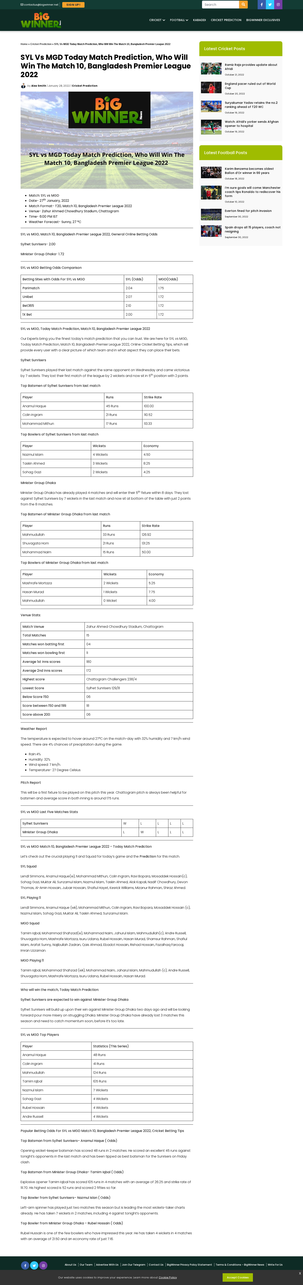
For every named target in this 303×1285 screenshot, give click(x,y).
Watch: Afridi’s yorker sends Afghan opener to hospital (252, 124)
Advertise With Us (107, 1264)
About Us (70, 1264)
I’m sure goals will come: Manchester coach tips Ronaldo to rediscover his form (253, 192)
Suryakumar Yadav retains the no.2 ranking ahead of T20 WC (251, 105)
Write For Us (275, 1264)
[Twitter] (270, 4)
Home (24, 44)
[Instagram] (43, 1265)
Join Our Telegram (133, 1264)
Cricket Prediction (41, 44)
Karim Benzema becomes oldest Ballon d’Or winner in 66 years (249, 171)
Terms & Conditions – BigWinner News (240, 1264)
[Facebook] (262, 4)
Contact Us (156, 1264)
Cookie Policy (168, 1277)
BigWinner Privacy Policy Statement (189, 1264)
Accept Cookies (238, 1277)
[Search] (243, 4)
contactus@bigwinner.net (41, 5)
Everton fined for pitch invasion (248, 211)
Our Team (86, 1264)
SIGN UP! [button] (73, 5)
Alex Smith (38, 85)
